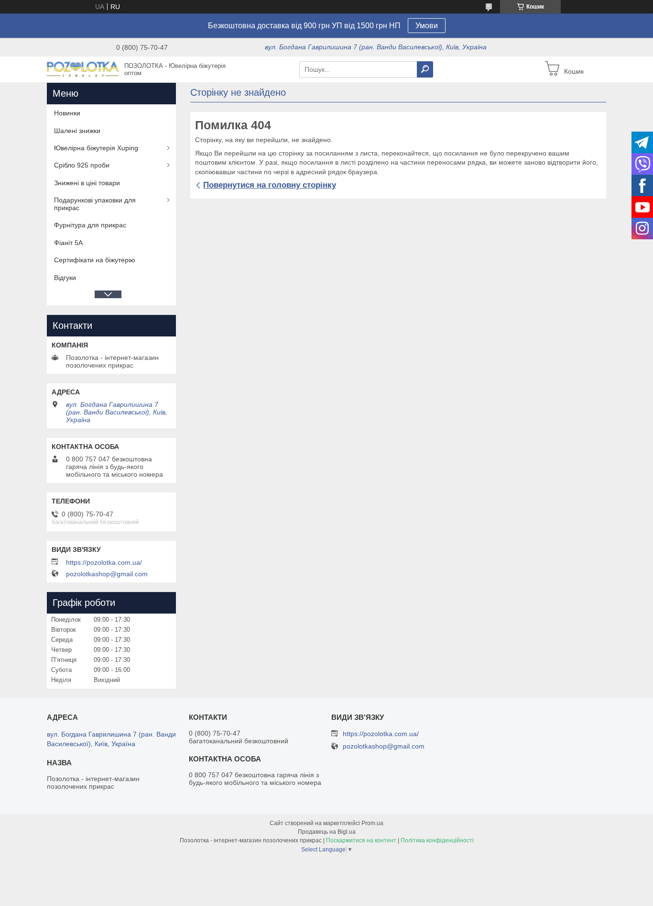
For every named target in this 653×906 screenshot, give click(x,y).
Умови (426, 26)
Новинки (67, 113)
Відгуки (65, 277)
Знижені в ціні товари (87, 183)
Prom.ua (372, 823)
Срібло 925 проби (81, 165)
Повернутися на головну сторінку (269, 185)
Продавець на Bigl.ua (327, 831)
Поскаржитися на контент (361, 840)
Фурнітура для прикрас (90, 225)
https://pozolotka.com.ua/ (104, 562)
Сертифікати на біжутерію (94, 260)
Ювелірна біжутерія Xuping (96, 148)
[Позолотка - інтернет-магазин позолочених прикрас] (83, 69)
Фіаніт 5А (68, 242)
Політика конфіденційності (437, 840)
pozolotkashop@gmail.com (107, 574)
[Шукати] (425, 69)
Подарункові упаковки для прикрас (95, 204)
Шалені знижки (77, 130)
